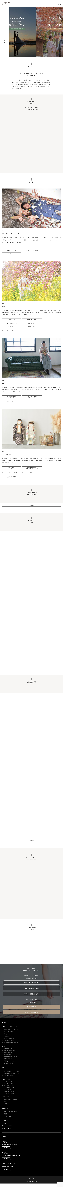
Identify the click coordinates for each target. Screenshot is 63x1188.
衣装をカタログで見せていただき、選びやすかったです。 (17, 568)
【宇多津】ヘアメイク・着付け (10, 1062)
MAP (7, 1147)
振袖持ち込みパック (32, 326)
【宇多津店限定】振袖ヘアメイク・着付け (11, 330)
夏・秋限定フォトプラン (11, 247)
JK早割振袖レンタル (11, 319)
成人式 (5, 1101)
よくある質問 (5, 1120)
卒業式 (5, 1103)
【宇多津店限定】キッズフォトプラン (11, 468)
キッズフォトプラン (8, 1082)
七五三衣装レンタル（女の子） (10, 1085)
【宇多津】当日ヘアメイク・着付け (11, 1073)
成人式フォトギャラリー (9, 1063)
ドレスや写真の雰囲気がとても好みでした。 (14, 613)
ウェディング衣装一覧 (9, 1038)
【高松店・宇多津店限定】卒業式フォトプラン (32, 397)
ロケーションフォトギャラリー (11, 1042)
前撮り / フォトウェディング (10, 1099)
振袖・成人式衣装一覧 (9, 1052)
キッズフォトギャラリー (9, 1093)
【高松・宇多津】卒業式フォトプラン (12, 1072)
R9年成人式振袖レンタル (32, 319)
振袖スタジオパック (11, 326)
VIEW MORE (31, 505)
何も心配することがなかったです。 (11, 659)
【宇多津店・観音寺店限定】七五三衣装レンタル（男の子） (32, 468)
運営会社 (4, 1123)
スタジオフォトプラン (11, 250)
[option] (36, 32)
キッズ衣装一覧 (7, 1089)
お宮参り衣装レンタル (9, 1087)
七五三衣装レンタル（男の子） (10, 1083)
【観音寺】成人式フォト (32, 323)
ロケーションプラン (8, 1031)
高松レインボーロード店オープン (11, 1029)
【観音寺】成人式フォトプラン (10, 1056)
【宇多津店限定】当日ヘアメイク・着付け (11, 401)
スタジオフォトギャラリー (10, 1040)
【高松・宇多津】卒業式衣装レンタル (12, 1070)
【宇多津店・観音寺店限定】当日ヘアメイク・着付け (11, 477)
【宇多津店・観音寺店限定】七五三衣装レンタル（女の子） (11, 472)
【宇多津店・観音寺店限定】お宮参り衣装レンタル (32, 472)
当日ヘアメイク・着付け (9, 1091)
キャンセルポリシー (7, 1128)
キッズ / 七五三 (7, 1105)
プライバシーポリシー (8, 1126)
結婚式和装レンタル (11, 253)
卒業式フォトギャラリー (9, 1075)
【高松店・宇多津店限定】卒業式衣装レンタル (11, 397)
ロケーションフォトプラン (32, 247)
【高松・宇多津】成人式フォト (11, 323)
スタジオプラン (7, 1033)
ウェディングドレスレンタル (32, 250)
